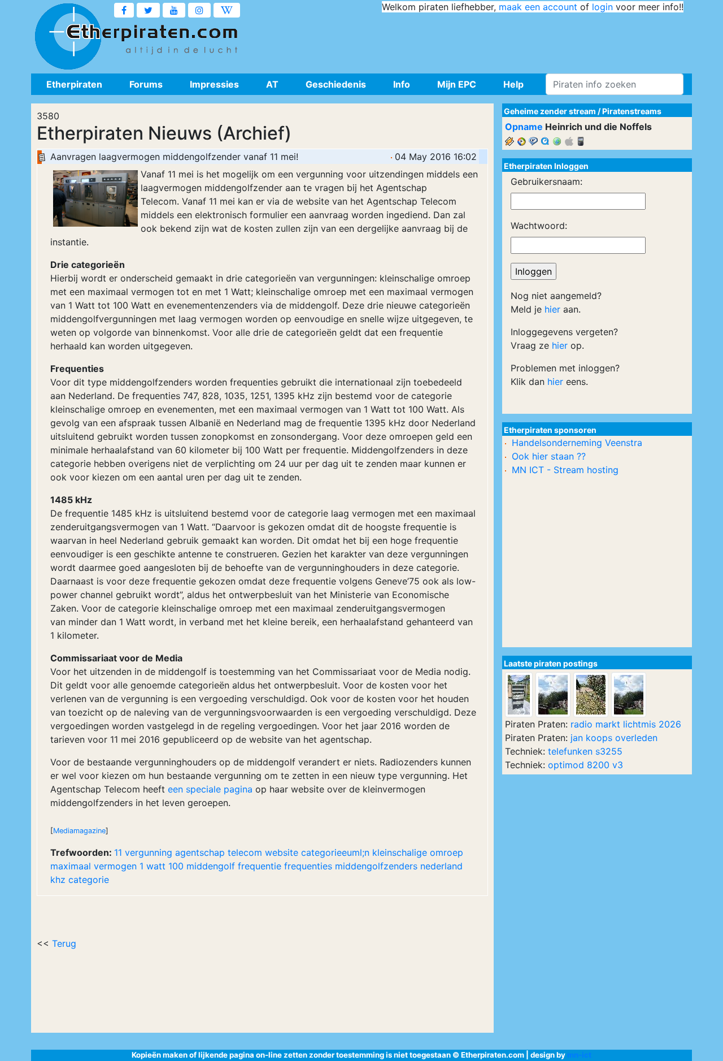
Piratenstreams (631, 111)
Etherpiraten (74, 84)
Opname (524, 126)
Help (513, 84)
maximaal (70, 866)
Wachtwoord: (539, 225)
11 (118, 852)
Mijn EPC (456, 84)
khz (58, 879)
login (602, 6)
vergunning (148, 852)
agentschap (200, 852)
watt (155, 866)
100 (176, 866)
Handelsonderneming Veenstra (577, 442)
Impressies (214, 84)
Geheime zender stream (550, 111)
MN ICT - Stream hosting (565, 469)
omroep (446, 852)
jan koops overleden (613, 737)
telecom (245, 852)
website (281, 852)
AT (272, 84)
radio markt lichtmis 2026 (625, 724)
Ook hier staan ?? (549, 456)
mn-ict (579, 1054)
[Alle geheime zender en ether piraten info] (67, 36)
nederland (441, 866)
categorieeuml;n (335, 852)
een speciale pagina (210, 789)
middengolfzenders (376, 866)
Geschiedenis (336, 84)
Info (401, 84)
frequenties (308, 866)
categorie (88, 879)
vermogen (115, 866)
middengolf (210, 866)
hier (552, 309)
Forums (146, 84)
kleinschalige (399, 852)
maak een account (538, 6)
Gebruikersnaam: (546, 181)
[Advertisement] (477, 39)
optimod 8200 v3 (585, 764)
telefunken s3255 (585, 751)
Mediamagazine (79, 830)
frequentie (259, 866)
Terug (64, 943)
